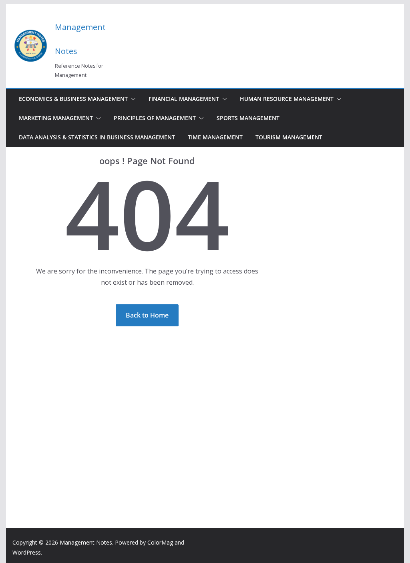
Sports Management (248, 118)
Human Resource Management (287, 99)
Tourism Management (288, 137)
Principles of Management (155, 118)
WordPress (26, 552)
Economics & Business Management (73, 99)
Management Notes (86, 542)
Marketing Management (56, 118)
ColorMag (160, 542)
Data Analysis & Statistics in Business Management (97, 137)
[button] (132, 99)
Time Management (215, 137)
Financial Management (184, 99)
